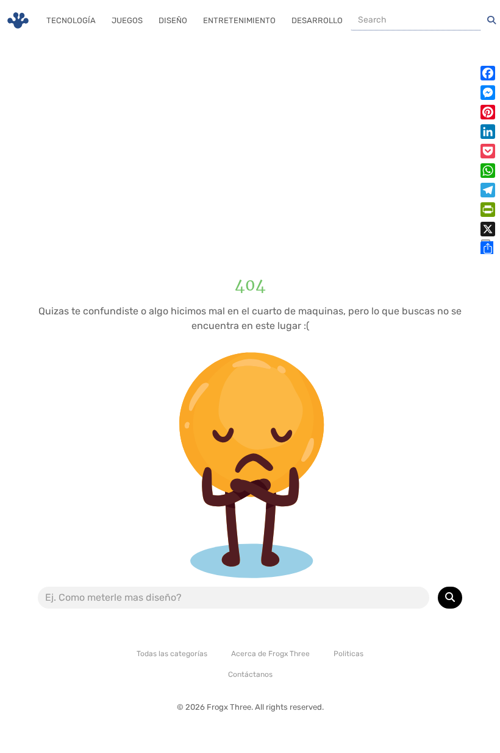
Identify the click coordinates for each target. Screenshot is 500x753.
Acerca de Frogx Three (270, 653)
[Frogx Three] (18, 20)
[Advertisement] (250, 146)
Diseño (173, 20)
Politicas (348, 653)
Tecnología (71, 20)
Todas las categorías (172, 653)
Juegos (127, 20)
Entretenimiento (239, 20)
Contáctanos (250, 674)
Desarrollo (317, 20)
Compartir (485, 246)
